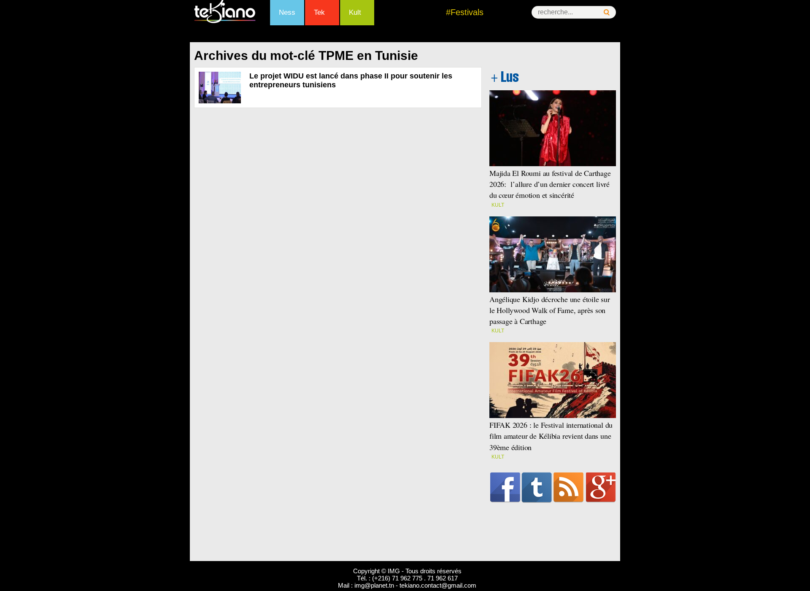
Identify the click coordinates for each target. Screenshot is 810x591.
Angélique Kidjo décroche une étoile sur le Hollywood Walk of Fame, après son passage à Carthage (549, 310)
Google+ (601, 487)
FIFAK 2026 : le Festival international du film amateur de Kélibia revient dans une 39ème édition (551, 436)
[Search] (607, 12)
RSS (568, 487)
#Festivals (464, 12)
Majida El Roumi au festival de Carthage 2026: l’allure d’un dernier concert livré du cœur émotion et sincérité (550, 184)
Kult (355, 12)
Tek (319, 12)
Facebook (505, 487)
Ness (287, 12)
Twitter (537, 487)
